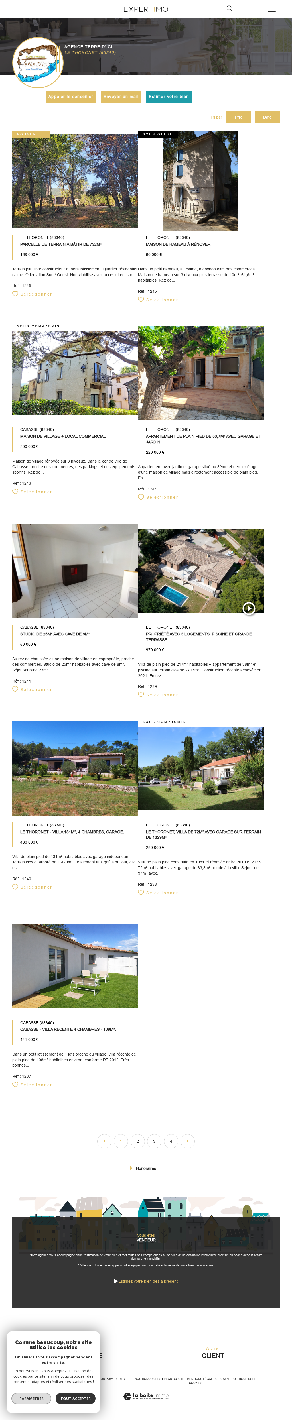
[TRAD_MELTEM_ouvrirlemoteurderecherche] (229, 8)
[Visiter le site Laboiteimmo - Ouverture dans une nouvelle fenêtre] (146, 1402)
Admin (224, 1378)
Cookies (195, 1382)
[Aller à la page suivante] (188, 1141)
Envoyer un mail (121, 96)
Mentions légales (202, 1378)
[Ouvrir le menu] (272, 9)
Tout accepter (75, 1398)
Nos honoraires (148, 1378)
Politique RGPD (244, 1378)
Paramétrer (31, 1398)
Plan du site (174, 1378)
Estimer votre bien (169, 96)
